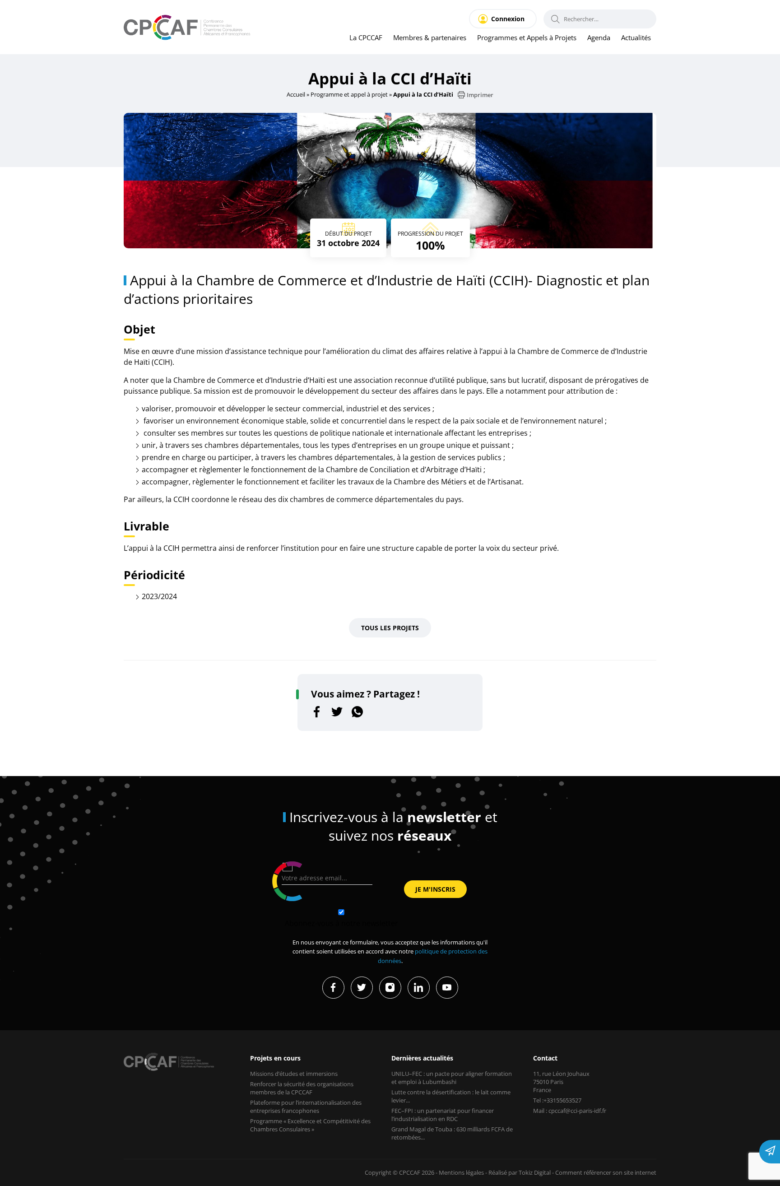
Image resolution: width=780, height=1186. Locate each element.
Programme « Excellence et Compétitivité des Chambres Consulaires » (310, 1125)
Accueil (296, 94)
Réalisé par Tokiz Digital (519, 1172)
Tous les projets (390, 627)
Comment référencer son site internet (605, 1172)
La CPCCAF (365, 37)
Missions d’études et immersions (294, 1074)
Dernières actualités (422, 1058)
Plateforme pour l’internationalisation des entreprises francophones (306, 1106)
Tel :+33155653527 (557, 1100)
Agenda (598, 37)
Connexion (508, 18)
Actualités (636, 37)
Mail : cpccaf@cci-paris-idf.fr (569, 1111)
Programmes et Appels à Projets (526, 37)
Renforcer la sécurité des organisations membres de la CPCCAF (301, 1088)
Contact (545, 1058)
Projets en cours (275, 1058)
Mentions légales (461, 1172)
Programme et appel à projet (349, 94)
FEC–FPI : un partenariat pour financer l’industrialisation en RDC (442, 1115)
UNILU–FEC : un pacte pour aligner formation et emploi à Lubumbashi (451, 1078)
